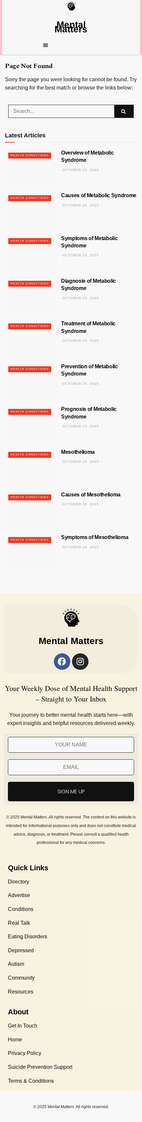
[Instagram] (80, 661)
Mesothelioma (78, 452)
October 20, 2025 (80, 170)
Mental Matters (71, 26)
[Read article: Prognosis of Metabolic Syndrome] (31, 424)
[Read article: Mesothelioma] (31, 467)
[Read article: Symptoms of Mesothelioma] (31, 552)
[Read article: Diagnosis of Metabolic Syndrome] (31, 296)
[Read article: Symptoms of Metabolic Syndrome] (31, 253)
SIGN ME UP (71, 791)
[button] (71, 45)
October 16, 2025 (80, 461)
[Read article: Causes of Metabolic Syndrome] (31, 211)
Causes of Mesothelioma (91, 494)
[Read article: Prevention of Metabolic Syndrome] (31, 382)
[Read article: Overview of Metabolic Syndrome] (31, 168)
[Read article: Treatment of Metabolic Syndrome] (31, 339)
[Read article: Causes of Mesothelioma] (31, 510)
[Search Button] (124, 111)
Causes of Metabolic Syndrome (98, 195)
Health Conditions (30, 155)
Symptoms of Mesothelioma (94, 537)
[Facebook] (62, 661)
